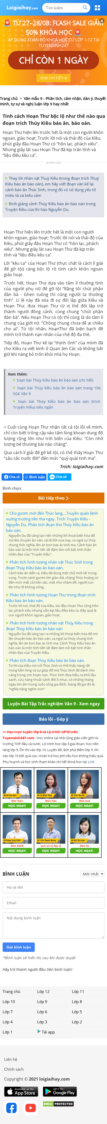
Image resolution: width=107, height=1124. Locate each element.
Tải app (48, 1032)
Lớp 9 (42, 1001)
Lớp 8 (77, 1001)
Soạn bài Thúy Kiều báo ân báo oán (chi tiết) (54, 380)
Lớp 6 (42, 1011)
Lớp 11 (78, 991)
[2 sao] (32, 488)
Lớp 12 (43, 991)
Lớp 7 (8, 1011)
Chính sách (14, 1069)
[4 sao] (45, 488)
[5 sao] (51, 488)
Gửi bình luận (18, 947)
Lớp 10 (9, 1001)
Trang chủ (11, 991)
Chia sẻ (14, 477)
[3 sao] (38, 488)
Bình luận (37, 477)
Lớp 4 (8, 1021)
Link (91, 761)
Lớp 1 (8, 1032)
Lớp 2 (77, 1021)
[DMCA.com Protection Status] (58, 1108)
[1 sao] (26, 488)
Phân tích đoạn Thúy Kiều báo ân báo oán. (47, 660)
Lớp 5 (77, 1011)
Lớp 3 (42, 1021)
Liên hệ (10, 1059)
